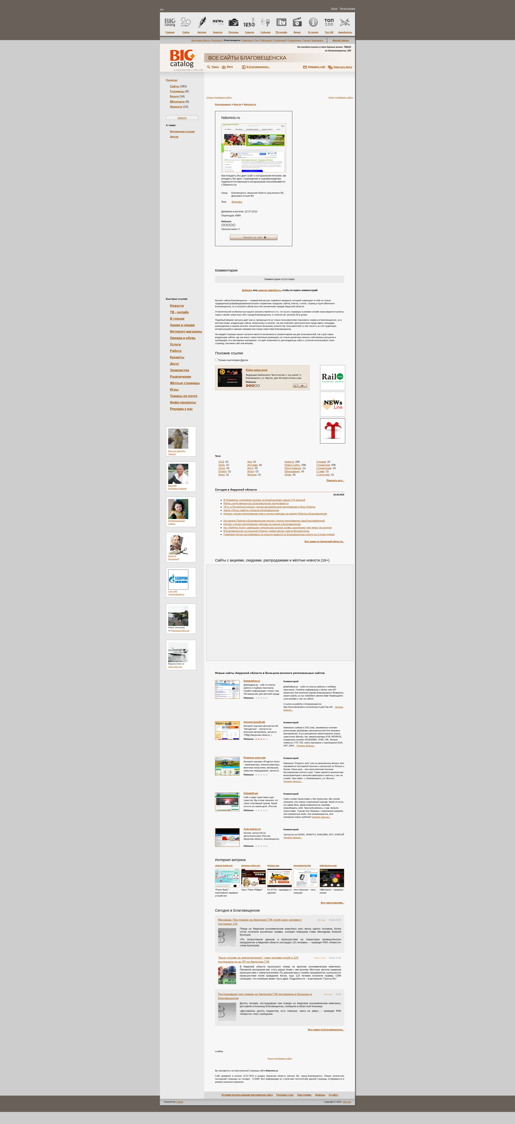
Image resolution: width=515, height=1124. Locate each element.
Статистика (323, 474)
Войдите (247, 290)
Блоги (174, 96)
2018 (221, 461)
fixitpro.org (273, 865)
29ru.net (347, 1102)
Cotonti (179, 1102)
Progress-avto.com (255, 757)
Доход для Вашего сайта (341, 97)
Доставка (252, 465)
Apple (221, 465)
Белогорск (217, 40)
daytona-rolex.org (250, 865)
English (222, 471)
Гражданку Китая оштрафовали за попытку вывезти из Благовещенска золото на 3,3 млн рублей (279, 534)
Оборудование (292, 468)
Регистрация (347, 8)
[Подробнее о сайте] (230, 377)
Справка (321, 461)
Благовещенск (223, 104)
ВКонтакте (177, 101)
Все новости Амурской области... (324, 541)
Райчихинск (266, 40)
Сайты (174, 86)
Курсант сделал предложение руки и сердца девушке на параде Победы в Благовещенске (275, 513)
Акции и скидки (182, 325)
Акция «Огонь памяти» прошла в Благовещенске (251, 510)
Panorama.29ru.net (180, 630)
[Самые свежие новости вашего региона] (332, 405)
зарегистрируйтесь (269, 290)
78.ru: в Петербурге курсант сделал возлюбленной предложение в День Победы (269, 506)
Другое (174, 136)
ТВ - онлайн (179, 312)
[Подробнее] (227, 878)
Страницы (177, 91)
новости (182, 117)
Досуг (174, 363)
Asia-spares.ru (252, 829)
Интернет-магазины (186, 331)
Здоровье (236, 201)
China (221, 468)
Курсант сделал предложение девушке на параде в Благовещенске (262, 524)
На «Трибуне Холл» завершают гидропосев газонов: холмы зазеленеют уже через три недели (278, 527)
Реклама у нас (181, 409)
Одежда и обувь (183, 338)
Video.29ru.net (175, 667)
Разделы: (172, 80)
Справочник (323, 465)
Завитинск (247, 40)
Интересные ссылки (182, 131)
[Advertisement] (182, 211)
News (221, 474)
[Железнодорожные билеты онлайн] (332, 389)
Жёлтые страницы (185, 383)
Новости (176, 106)
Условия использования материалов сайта (247, 1095)
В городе (177, 318)
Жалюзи (252, 474)
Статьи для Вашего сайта (219, 97)
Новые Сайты (292, 465)
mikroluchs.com (328, 865)
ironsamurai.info (302, 865)
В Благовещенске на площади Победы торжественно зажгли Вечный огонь (266, 531)
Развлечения (180, 376)
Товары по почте (183, 396)
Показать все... (335, 480)
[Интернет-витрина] (332, 431)
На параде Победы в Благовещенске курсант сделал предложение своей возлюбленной (274, 520)
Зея (257, 40)
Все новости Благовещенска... (326, 1029)
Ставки (320, 471)
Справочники (324, 468)
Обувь (287, 474)
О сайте (333, 1095)
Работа (175, 351)
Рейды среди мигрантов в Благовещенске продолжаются (256, 503)
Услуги (175, 344)
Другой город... (341, 40)
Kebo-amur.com (256, 370)
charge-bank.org (224, 865)
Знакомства (179, 370)
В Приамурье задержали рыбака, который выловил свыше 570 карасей (264, 500)
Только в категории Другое (233, 360)
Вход (334, 8)
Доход (250, 471)
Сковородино (294, 40)
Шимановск (317, 40)
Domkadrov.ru (252, 681)
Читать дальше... (306, 745)
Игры (174, 389)
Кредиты (177, 357)
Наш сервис (304, 1095)
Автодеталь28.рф (254, 722)
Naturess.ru (250, 104)
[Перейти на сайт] (253, 148)
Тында (306, 40)
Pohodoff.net (251, 793)
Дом (249, 461)
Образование (292, 471)
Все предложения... (332, 902)
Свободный (280, 40)
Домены (320, 1095)
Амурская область (200, 40)
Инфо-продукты (183, 402)
